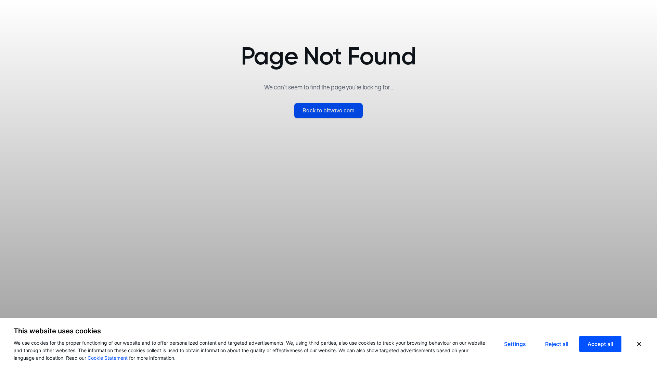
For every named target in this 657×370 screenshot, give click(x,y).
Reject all (556, 344)
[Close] (639, 344)
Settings (515, 344)
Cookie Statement (108, 358)
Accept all (600, 344)
